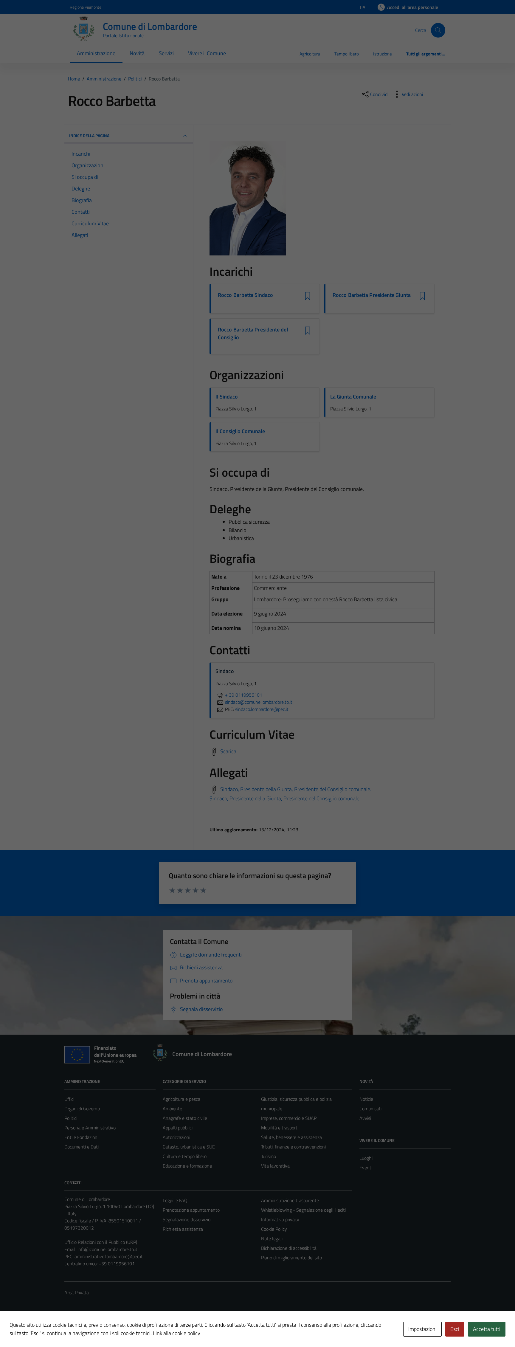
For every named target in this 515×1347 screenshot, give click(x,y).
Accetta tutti (486, 1329)
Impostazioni (422, 1329)
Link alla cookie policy (176, 1333)
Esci (454, 1329)
